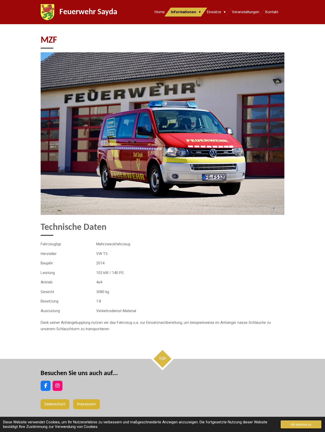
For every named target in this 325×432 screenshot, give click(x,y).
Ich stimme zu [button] (301, 424)
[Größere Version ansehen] (162, 133)
